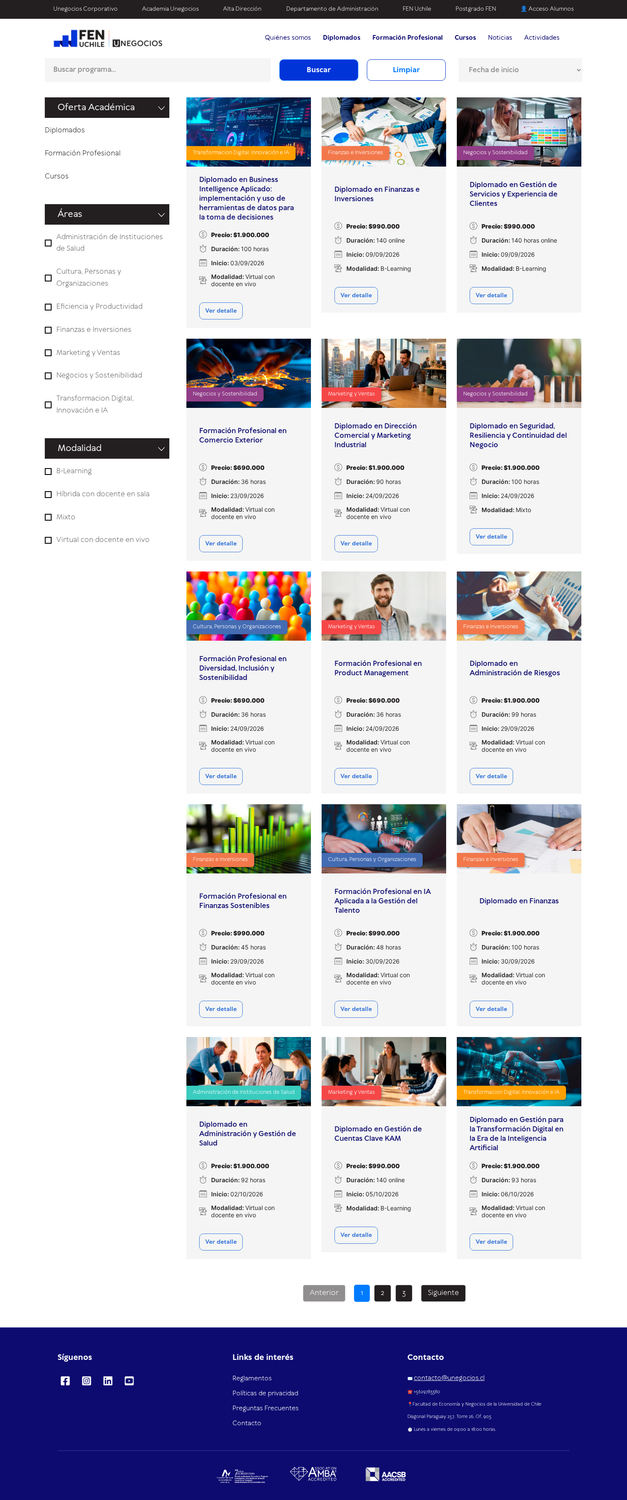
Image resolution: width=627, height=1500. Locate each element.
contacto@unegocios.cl (449, 1378)
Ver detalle (221, 311)
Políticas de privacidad (265, 1393)
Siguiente (443, 1293)
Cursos (57, 176)
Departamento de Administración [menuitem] (332, 9)
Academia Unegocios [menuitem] (170, 9)
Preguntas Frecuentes (265, 1408)
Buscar (319, 70)
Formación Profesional (83, 153)
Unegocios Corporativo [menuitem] (85, 9)
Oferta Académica (96, 108)
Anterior (324, 1293)
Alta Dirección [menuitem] (242, 9)
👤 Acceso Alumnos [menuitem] (547, 9)
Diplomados (65, 130)
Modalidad (80, 448)
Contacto (246, 1423)
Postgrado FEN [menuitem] (476, 9)
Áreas (70, 214)
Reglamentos (252, 1378)
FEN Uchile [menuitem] (417, 9)
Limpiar (406, 70)
